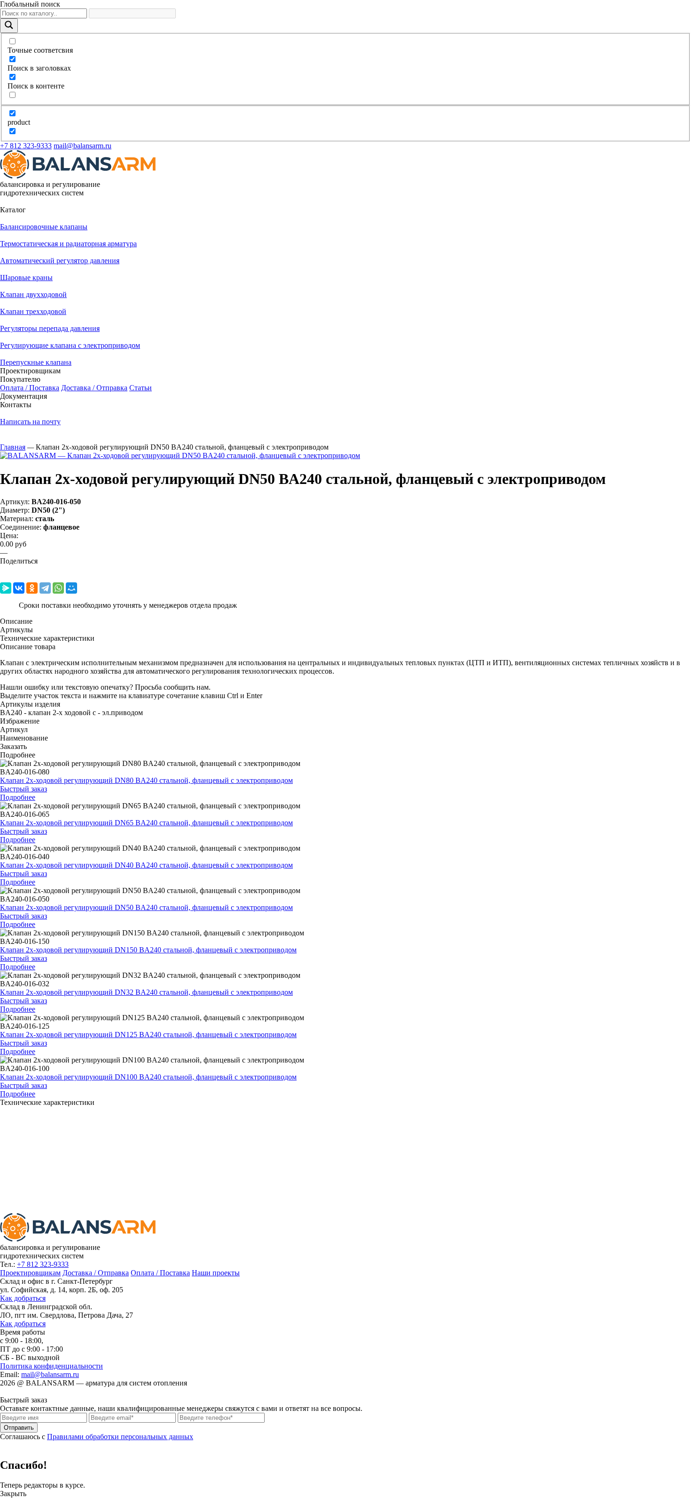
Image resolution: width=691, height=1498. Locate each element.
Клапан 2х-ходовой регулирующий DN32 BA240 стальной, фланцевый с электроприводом (146, 992)
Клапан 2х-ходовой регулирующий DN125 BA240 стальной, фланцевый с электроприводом (148, 1035)
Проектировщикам (30, 1273)
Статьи (140, 388)
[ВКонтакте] (18, 588)
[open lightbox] (180, 455)
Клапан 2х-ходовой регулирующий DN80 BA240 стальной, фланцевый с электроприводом (146, 780)
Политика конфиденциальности (51, 1366)
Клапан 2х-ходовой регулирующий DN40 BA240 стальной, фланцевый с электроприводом (146, 865)
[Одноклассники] (32, 588)
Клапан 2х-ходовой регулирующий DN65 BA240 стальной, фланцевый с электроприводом (146, 823)
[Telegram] (45, 588)
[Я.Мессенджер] (5, 588)
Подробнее (17, 797)
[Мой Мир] (71, 588)
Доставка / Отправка (94, 388)
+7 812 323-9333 (26, 146)
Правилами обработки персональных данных (120, 1437)
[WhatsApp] (58, 588)
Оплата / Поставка (29, 388)
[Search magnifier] (9, 25)
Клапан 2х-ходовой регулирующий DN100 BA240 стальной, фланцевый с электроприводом (148, 1077)
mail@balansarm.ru (82, 146)
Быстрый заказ (23, 789)
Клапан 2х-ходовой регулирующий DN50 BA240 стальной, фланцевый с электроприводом (146, 907)
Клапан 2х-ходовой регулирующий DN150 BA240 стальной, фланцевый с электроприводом (148, 950)
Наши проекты (216, 1273)
